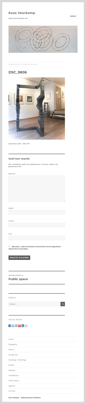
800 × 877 (26, 144)
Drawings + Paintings (17, 360)
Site (10, 234)
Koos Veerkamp (21, 13)
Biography (12, 344)
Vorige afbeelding (14, 64)
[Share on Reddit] (16, 326)
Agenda (11, 386)
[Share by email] (26, 326)
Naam (11, 208)
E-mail (11, 221)
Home (11, 339)
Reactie (12, 174)
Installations (13, 375)
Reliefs (11, 365)
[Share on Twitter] (13, 326)
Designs (11, 370)
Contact (11, 391)
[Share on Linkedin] (23, 326)
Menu (73, 16)
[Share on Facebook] (9, 326)
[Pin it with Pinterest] (19, 326)
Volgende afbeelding (30, 64)
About (11, 350)
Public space (13, 381)
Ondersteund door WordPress (31, 398)
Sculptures (13, 355)
